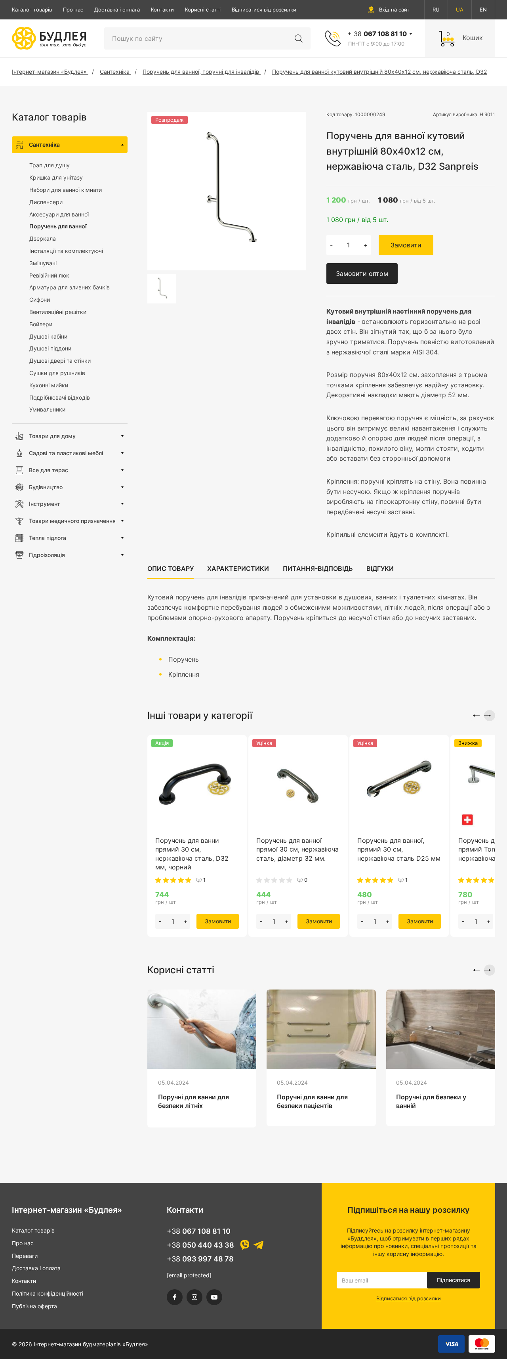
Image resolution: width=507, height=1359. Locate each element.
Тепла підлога (47, 537)
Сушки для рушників (57, 372)
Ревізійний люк (49, 275)
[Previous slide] (474, 715)
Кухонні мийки (48, 385)
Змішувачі (43, 263)
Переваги (25, 1255)
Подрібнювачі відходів (59, 397)
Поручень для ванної (58, 226)
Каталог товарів (32, 9)
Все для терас (48, 470)
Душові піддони (50, 348)
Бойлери (40, 324)
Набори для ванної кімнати (65, 189)
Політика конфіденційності (47, 1293)
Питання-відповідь (318, 568)
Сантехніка (44, 144)
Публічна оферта (34, 1306)
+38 (199, 1231)
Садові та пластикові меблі (66, 453)
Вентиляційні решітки (57, 311)
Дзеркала (42, 238)
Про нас (73, 9)
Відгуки (380, 568)
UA (459, 9)
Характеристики (238, 568)
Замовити (406, 245)
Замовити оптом (362, 274)
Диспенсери (46, 202)
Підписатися (453, 1280)
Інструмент (44, 503)
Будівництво (46, 487)
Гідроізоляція (47, 554)
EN (483, 9)
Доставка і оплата (117, 9)
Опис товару (170, 568)
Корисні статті (203, 9)
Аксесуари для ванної (59, 214)
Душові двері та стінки (60, 360)
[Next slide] (489, 715)
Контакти (162, 9)
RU (436, 9)
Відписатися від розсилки (264, 9)
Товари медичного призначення (72, 520)
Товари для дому (52, 436)
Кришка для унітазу (56, 177)
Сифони (39, 299)
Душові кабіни (48, 336)
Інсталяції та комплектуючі (66, 250)
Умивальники (47, 409)
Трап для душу (49, 165)
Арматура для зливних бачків (69, 287)
